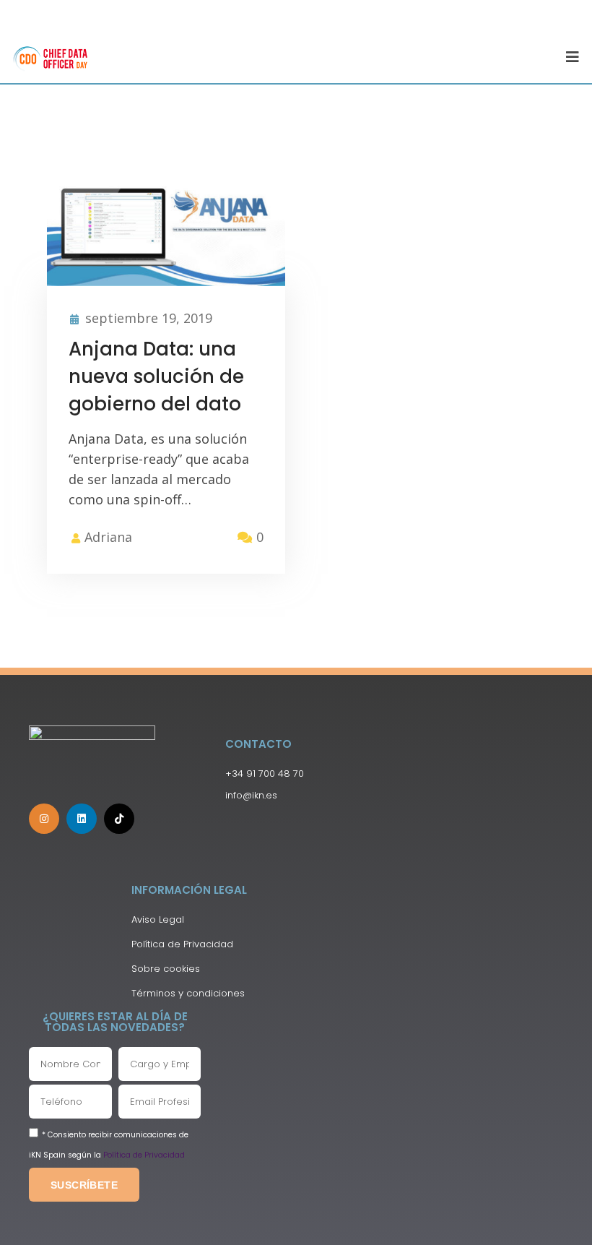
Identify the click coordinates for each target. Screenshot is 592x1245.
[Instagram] (44, 819)
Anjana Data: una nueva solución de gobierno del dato (156, 376)
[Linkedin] (81, 819)
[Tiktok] (119, 819)
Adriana (108, 537)
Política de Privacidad (144, 1155)
